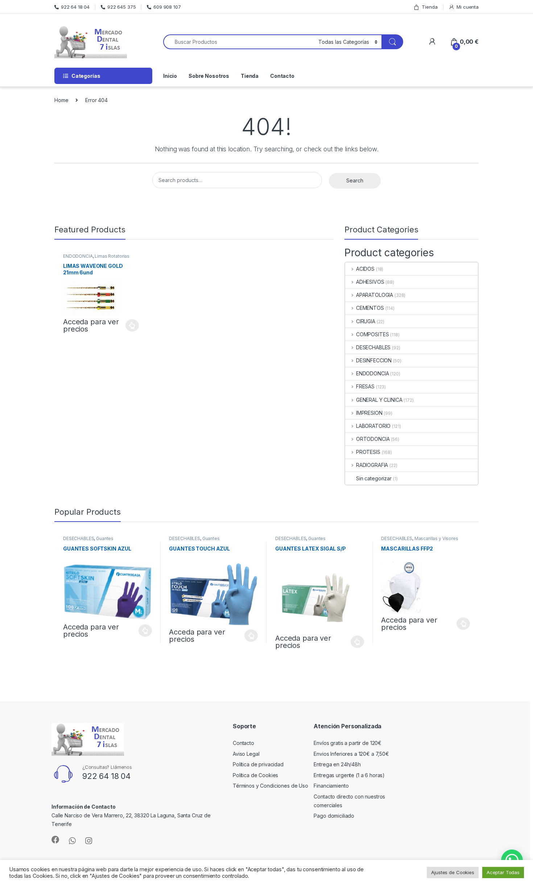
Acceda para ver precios (91, 325)
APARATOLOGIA (374, 295)
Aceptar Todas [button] (503, 872)
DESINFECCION (374, 360)
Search (354, 180)
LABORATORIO (373, 426)
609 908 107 (167, 7)
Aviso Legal (246, 754)
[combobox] (238, 41)
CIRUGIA (365, 321)
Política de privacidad (258, 764)
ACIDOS (365, 269)
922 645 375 (121, 7)
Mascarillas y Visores (436, 538)
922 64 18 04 (75, 7)
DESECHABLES (373, 347)
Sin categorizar (374, 478)
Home (61, 100)
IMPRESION (369, 413)
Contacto (282, 76)
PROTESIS (368, 452)
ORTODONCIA (372, 439)
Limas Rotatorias (112, 256)
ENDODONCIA (78, 256)
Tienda (429, 7)
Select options (130, 325)
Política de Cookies (255, 775)
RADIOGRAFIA (372, 465)
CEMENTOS (370, 308)
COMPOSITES (372, 334)
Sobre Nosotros (209, 76)
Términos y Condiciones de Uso (270, 786)
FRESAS (365, 386)
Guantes (104, 538)
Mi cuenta (467, 7)
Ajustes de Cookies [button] (452, 872)
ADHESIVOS (370, 282)
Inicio (170, 76)
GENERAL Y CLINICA (379, 400)
